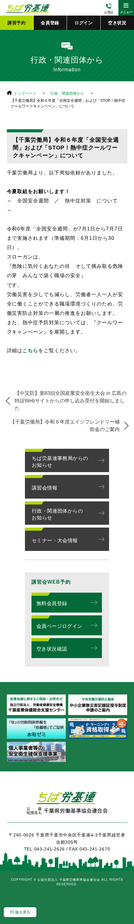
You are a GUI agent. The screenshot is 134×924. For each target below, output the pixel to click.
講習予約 (16, 22)
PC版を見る (20, 912)
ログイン (83, 22)
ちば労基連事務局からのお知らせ (60, 462)
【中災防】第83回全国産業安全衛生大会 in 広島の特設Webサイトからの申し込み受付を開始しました (71, 401)
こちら (30, 350)
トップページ (25, 93)
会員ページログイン (59, 626)
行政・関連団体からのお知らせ (57, 514)
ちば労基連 (67, 806)
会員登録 (50, 22)
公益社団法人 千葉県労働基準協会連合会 (27, 7)
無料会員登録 (51, 603)
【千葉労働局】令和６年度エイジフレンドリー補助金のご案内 (65, 425)
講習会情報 (44, 487)
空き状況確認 (51, 649)
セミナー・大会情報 (55, 540)
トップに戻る (121, 905)
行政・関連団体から (67, 93)
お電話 (108, 12)
